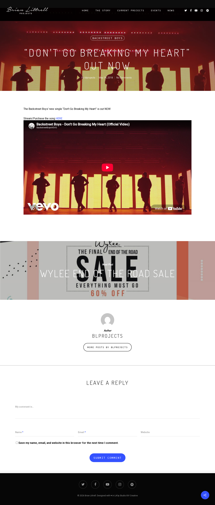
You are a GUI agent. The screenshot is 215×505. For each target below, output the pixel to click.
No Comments (124, 77)
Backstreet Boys (107, 38)
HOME (85, 10)
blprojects (90, 77)
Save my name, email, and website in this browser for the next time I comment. (68, 442)
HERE (59, 118)
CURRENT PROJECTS (130, 10)
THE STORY (103, 10)
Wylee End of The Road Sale (107, 270)
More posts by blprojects (107, 347)
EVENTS (156, 10)
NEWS (171, 10)
